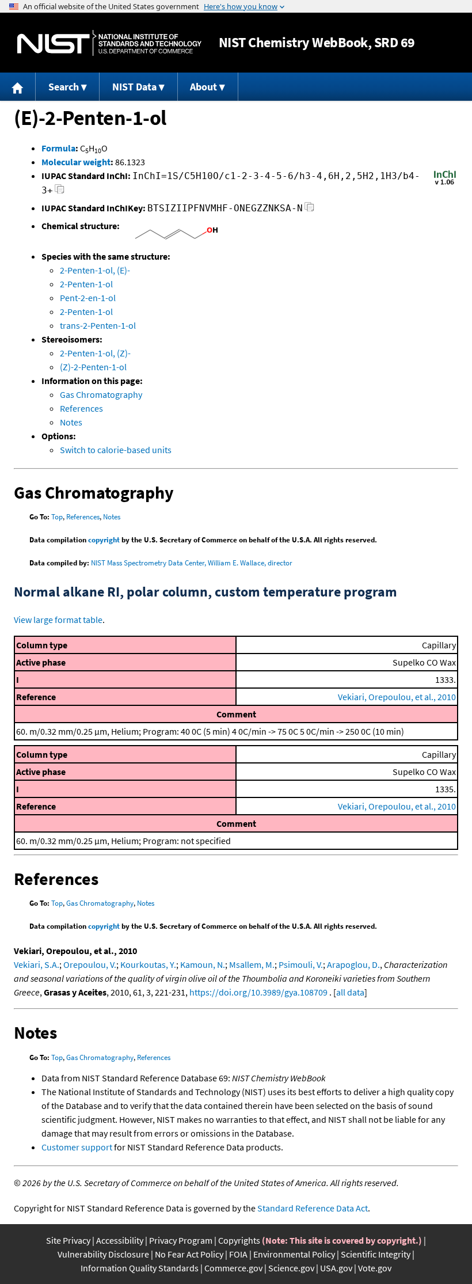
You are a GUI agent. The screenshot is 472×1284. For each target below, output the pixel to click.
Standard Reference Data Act (312, 1208)
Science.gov (291, 1268)
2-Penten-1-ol (86, 284)
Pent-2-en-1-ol (88, 297)
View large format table (58, 619)
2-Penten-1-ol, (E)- (95, 270)
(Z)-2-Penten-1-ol (93, 367)
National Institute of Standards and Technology (109, 43)
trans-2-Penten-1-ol (98, 325)
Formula (58, 148)
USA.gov (336, 1268)
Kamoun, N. (202, 964)
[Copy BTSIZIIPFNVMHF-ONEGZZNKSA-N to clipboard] (309, 210)
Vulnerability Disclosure (103, 1254)
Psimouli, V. (301, 964)
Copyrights (239, 1240)
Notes (71, 422)
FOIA (238, 1254)
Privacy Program (180, 1240)
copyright (104, 540)
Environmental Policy (294, 1254)
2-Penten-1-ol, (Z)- (95, 353)
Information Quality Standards (140, 1268)
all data (350, 992)
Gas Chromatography (101, 394)
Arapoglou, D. (353, 964)
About (203, 86)
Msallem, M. (252, 964)
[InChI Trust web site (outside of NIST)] (445, 183)
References (81, 408)
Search (63, 86)
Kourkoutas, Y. (148, 964)
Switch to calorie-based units (116, 449)
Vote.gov (374, 1268)
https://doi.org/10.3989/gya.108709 (258, 992)
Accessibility (119, 1240)
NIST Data (134, 86)
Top (57, 517)
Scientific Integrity (375, 1254)
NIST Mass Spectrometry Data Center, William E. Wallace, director (191, 563)
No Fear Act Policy (189, 1254)
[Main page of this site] (18, 87)
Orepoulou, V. (89, 964)
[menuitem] (18, 87)
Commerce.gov (233, 1268)
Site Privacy (68, 1240)
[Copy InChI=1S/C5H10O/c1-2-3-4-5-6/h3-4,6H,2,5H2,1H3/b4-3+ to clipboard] (59, 192)
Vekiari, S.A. (36, 964)
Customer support (76, 1147)
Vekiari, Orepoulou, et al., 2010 (397, 696)
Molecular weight (76, 162)
